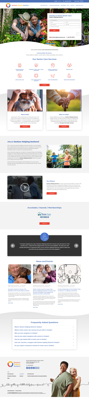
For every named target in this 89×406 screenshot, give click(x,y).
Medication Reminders (69, 79)
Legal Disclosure (10, 390)
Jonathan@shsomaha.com (58, 37)
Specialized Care (19, 79)
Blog (68, 5)
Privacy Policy (18, 390)
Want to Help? (64, 114)
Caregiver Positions (54, 5)
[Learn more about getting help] (25, 100)
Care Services (43, 5)
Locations (63, 5)
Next (76, 245)
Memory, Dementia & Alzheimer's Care (53, 70)
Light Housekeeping (53, 79)
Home (32, 49)
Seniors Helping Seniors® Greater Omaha (35, 362)
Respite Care (69, 69)
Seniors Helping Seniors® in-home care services (16, 286)
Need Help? (25, 114)
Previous (13, 245)
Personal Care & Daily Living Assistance (36, 70)
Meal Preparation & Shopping (36, 80)
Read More (35, 307)
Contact (72, 5)
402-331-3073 (68, 1)
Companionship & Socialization (19, 70)
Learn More (25, 126)
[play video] (24, 187)
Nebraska (40, 49)
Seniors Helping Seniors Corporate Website (37, 376)
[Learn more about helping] (64, 100)
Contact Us (44, 223)
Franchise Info (79, 5)
